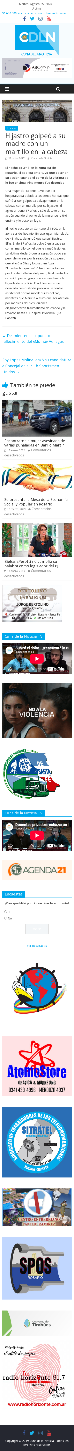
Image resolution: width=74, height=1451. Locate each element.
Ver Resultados (37, 946)
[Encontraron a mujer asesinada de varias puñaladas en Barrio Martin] (37, 402)
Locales (11, 128)
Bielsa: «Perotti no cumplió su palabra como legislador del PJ (31, 563)
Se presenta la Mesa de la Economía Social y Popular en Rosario (36, 501)
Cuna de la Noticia (41, 158)
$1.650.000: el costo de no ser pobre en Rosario (34, 13)
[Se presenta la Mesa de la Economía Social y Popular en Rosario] (37, 466)
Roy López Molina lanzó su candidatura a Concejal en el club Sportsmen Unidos (36, 365)
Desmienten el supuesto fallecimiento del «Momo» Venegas (33, 338)
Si (9, 912)
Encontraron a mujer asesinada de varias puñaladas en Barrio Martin (34, 443)
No (10, 918)
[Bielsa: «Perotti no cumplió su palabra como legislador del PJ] (37, 525)
